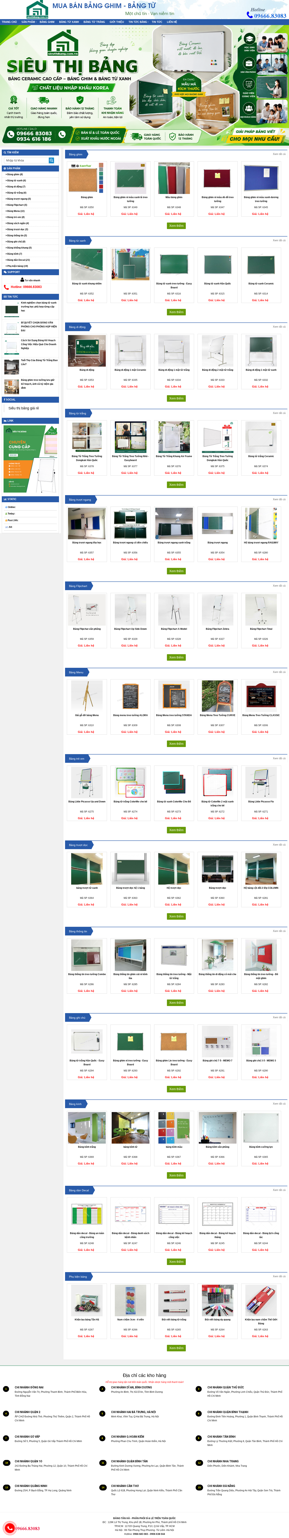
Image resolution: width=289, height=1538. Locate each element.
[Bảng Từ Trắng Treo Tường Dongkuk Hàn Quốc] (87, 437)
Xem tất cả (279, 154)
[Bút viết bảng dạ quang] (218, 1300)
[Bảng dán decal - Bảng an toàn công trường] (87, 1214)
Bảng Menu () (16, 211)
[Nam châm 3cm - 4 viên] (130, 1300)
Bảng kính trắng (87, 1147)
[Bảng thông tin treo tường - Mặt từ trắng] (174, 955)
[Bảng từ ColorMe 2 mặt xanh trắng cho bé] (218, 782)
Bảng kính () (14, 253)
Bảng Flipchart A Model (174, 629)
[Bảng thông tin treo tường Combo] (87, 955)
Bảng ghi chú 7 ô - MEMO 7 (217, 1060)
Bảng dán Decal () (18, 260)
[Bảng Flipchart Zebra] (218, 610)
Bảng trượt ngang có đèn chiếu (130, 542)
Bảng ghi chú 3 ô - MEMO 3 (261, 1060)
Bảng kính (75, 1104)
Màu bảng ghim (174, 197)
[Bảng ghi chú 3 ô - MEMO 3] (261, 1041)
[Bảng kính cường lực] (261, 1128)
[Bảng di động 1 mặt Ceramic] (130, 351)
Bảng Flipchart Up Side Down (130, 629)
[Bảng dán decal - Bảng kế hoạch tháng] (218, 1214)
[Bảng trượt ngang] (218, 523)
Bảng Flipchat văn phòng (87, 629)
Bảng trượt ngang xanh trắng (174, 542)
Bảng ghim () (15, 174)
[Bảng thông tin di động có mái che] (218, 955)
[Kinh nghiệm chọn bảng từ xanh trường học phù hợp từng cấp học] (11, 309)
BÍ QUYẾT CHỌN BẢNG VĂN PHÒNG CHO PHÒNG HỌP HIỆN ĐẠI (39, 326)
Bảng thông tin (78, 931)
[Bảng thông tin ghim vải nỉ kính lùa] (130, 955)
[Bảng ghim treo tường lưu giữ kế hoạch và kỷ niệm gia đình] (11, 386)
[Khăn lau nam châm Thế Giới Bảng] (261, 1300)
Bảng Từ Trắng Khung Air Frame (174, 456)
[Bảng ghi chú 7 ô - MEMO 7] (218, 1041)
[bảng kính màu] (174, 1128)
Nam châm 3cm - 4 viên (130, 1319)
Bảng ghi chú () (16, 241)
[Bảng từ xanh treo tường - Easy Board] (174, 264)
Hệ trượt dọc (174, 888)
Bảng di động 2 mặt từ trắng (217, 370)
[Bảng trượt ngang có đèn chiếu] (130, 523)
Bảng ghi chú (77, 1017)
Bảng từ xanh (69, 21)
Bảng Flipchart (78, 586)
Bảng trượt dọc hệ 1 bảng (130, 888)
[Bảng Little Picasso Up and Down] (87, 782)
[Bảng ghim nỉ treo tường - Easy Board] (130, 1041)
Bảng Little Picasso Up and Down (86, 801)
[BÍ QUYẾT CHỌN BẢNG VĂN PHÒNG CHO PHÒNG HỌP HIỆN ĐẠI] (11, 328)
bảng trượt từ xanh (87, 888)
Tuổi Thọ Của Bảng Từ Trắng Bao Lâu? (39, 362)
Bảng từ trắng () (16, 192)
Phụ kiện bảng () (17, 266)
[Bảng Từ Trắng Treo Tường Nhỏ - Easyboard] (130, 437)
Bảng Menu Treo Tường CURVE (217, 715)
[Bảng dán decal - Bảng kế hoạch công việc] (174, 1214)
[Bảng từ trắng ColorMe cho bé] (130, 782)
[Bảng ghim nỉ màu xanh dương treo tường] (261, 178)
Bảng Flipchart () (17, 205)
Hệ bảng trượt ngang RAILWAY (261, 542)
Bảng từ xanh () (16, 180)
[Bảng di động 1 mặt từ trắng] (174, 351)
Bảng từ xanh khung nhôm (87, 283)
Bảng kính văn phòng (217, 1147)
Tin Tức (157, 21)
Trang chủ (9, 21)
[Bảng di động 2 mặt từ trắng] (218, 351)
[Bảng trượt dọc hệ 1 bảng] (130, 869)
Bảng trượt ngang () (19, 198)
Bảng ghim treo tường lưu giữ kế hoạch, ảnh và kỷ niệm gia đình (37, 384)
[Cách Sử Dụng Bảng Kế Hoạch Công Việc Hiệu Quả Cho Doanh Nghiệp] (11, 347)
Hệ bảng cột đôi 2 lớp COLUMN (261, 888)
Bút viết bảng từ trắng (174, 1319)
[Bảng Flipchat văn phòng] (87, 610)
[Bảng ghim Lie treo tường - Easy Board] (174, 1041)
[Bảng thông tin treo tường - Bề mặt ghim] (261, 955)
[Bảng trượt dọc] (218, 869)
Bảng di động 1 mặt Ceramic (130, 370)
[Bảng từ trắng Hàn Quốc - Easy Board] (87, 1041)
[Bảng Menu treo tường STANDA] (174, 696)
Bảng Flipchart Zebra (217, 629)
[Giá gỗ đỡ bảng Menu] (87, 696)
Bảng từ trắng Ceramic (261, 456)
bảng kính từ (130, 1147)
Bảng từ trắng (94, 21)
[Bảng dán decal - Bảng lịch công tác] (261, 1214)
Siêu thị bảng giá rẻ (23, 408)
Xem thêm (176, 225)
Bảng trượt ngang (80, 499)
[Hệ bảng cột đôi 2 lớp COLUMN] (261, 869)
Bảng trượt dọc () (17, 229)
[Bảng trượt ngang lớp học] (87, 523)
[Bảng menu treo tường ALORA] (130, 696)
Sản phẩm (28, 21)
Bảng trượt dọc (78, 845)
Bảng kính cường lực (261, 1147)
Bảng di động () (16, 186)
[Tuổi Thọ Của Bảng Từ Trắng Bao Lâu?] (11, 367)
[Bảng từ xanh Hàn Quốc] (218, 264)
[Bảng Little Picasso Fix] (261, 782)
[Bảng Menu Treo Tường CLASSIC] (261, 696)
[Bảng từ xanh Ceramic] (261, 264)
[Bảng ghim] (87, 178)
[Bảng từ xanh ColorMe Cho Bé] (174, 782)
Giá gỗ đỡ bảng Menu (87, 715)
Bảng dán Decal (79, 1190)
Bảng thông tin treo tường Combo (87, 974)
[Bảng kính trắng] (87, 1128)
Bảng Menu (76, 672)
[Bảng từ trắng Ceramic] (261, 437)
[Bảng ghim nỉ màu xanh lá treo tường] (130, 178)
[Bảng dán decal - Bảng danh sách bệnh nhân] (130, 1214)
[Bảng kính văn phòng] (218, 1128)
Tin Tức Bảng (138, 21)
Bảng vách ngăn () (18, 223)
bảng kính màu (174, 1147)
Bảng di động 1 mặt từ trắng (174, 370)
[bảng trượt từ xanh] (87, 869)
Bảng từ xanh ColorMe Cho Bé (174, 801)
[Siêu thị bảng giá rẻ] (37, 9)
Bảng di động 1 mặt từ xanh (261, 370)
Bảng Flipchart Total (261, 629)
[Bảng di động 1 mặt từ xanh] (261, 351)
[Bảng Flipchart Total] (261, 610)
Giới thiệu (117, 21)
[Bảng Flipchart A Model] (174, 610)
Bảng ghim (47, 21)
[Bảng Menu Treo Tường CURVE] (218, 696)
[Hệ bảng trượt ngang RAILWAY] (261, 523)
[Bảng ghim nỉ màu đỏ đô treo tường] (218, 178)
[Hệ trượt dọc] (174, 869)
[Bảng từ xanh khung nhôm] (87, 264)
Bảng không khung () (19, 247)
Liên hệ (172, 21)
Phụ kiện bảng (78, 1276)
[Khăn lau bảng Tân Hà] (87, 1300)
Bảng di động (77, 327)
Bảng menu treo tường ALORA (130, 715)
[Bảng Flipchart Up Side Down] (130, 610)
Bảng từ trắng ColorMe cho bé (130, 801)
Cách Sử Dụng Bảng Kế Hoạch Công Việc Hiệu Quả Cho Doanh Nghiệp (38, 344)
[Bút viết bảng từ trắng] (174, 1300)
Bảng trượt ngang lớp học (86, 542)
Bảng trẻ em (76, 758)
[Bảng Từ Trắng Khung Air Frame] (174, 437)
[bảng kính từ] (130, 1128)
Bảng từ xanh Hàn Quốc (217, 283)
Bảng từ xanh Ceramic (261, 283)
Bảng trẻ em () (16, 217)
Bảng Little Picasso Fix (261, 801)
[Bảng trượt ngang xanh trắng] (174, 523)
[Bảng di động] (87, 351)
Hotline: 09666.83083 (26, 287)
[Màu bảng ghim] (174, 178)
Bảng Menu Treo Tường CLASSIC (261, 715)
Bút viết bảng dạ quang (217, 1319)
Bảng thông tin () (17, 235)
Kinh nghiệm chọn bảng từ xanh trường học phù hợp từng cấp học (38, 306)
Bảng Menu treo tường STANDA (174, 715)
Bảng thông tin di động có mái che (217, 974)
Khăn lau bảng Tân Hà (87, 1319)
